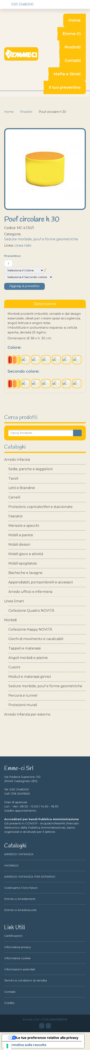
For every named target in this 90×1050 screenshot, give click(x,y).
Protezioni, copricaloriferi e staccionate (40, 507)
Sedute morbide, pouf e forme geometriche (45, 686)
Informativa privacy (17, 947)
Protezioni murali (22, 705)
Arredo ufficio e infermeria (30, 592)
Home (74, 20)
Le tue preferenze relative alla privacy (47, 1038)
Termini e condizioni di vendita (25, 980)
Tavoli (13, 478)
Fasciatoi (15, 516)
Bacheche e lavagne (25, 573)
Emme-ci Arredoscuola (20, 910)
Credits (9, 1002)
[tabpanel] (45, 350)
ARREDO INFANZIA (18, 854)
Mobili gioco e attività (25, 554)
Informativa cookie (17, 958)
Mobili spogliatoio (22, 563)
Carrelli (14, 497)
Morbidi (10, 620)
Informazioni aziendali (19, 969)
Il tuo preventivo (65, 87)
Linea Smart (14, 601)
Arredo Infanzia (17, 460)
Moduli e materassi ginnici (29, 677)
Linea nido (22, 245)
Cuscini (14, 667)
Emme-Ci (72, 33)
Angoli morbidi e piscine (28, 658)
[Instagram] (48, 1025)
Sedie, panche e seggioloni (30, 469)
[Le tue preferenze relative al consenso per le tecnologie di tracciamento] (7, 1046)
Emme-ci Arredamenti (19, 898)
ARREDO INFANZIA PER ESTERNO (29, 876)
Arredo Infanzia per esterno (27, 714)
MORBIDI (11, 865)
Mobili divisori (19, 544)
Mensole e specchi (23, 526)
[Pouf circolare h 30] (45, 169)
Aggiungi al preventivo (24, 286)
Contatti (73, 60)
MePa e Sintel (67, 74)
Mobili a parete (20, 535)
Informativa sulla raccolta (25, 1045)
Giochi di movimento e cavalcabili (35, 639)
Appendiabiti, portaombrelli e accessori (40, 582)
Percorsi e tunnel (22, 695)
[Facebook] (41, 1025)
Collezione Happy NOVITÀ (30, 629)
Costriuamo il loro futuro (21, 887)
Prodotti (72, 47)
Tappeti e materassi (24, 648)
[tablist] (45, 304)
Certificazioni (13, 935)
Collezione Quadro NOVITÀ (31, 611)
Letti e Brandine (21, 488)
